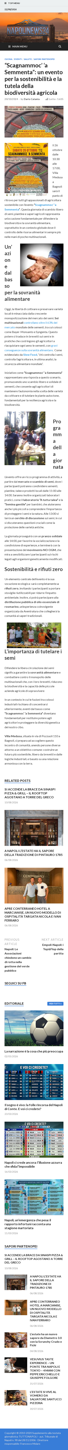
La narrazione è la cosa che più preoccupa (34, 1051)
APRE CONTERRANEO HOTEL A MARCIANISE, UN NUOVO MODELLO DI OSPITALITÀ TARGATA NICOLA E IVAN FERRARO (33, 914)
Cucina (8, 59)
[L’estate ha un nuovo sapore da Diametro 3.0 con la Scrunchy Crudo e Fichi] (16, 1334)
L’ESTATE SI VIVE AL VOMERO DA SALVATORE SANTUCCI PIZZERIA (45, 1397)
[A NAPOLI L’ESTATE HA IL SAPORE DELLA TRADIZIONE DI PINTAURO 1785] (34, 846)
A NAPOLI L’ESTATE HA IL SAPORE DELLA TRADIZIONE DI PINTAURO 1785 (34, 853)
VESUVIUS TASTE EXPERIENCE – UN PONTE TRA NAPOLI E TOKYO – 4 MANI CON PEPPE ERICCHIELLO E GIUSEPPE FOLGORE (45, 1368)
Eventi (18, 59)
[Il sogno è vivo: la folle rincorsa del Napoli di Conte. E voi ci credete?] (34, 1101)
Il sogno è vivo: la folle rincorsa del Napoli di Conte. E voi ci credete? (34, 1107)
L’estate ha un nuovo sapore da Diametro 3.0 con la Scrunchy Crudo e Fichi (46, 1339)
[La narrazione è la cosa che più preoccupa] (34, 1047)
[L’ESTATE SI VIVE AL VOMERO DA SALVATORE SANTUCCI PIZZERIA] (16, 1392)
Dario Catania (32, 99)
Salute (28, 59)
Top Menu (14, 3)
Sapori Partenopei (44, 59)
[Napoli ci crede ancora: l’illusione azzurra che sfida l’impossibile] (34, 1158)
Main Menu (19, 46)
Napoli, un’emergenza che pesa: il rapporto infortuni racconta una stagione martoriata (28, 1224)
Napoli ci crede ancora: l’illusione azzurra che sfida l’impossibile (33, 1164)
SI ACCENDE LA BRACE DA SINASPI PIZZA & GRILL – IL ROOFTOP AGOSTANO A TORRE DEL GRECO (30, 793)
